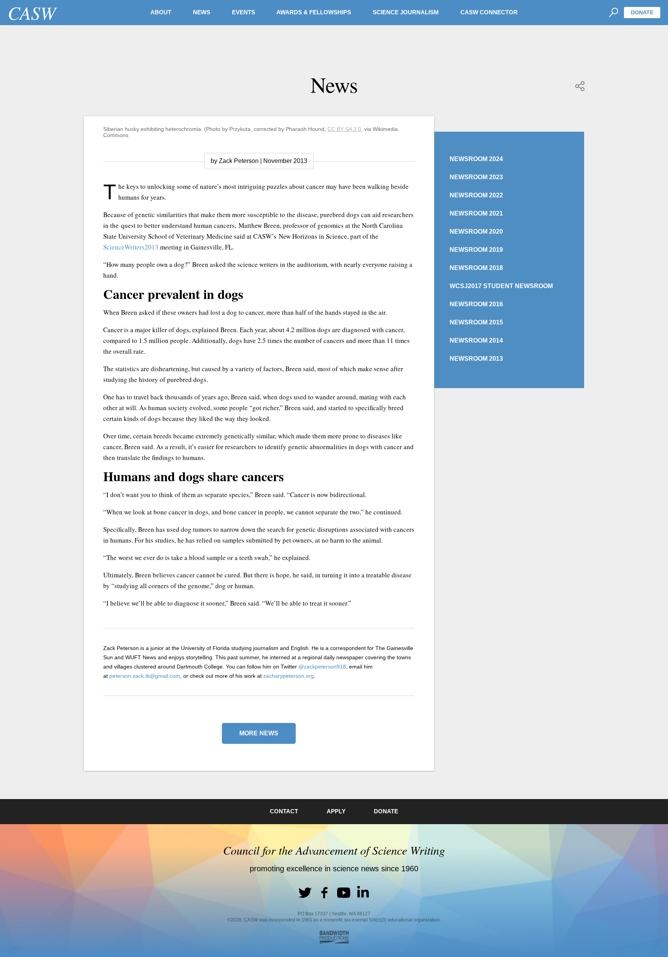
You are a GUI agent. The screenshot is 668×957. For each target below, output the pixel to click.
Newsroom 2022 (476, 195)
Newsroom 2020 (476, 231)
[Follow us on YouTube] (343, 892)
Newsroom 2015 (476, 322)
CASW (32, 12)
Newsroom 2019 (476, 249)
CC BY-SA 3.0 (344, 129)
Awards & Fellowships (313, 12)
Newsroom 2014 (476, 340)
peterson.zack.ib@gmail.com (144, 676)
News (201, 12)
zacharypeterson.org (288, 676)
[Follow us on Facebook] (324, 892)
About (160, 12)
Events (243, 12)
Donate (642, 12)
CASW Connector (489, 12)
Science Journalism (406, 12)
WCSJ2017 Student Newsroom (501, 286)
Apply (336, 811)
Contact (284, 811)
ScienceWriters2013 (130, 247)
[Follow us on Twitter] (305, 892)
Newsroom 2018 (476, 268)
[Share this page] (580, 86)
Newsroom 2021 (476, 213)
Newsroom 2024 (476, 159)
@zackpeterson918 (322, 666)
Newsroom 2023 (476, 177)
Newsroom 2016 (476, 304)
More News (258, 733)
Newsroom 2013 (476, 358)
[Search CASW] (613, 12)
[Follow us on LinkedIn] (363, 892)
